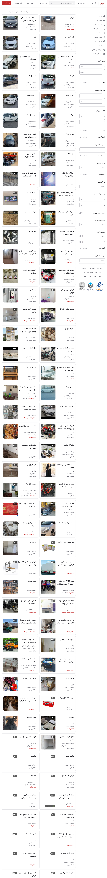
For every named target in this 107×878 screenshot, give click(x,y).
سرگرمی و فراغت (97, 41)
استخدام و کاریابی (97, 54)
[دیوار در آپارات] (85, 276)
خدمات (100, 33)
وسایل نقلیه (99, 20)
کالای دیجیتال (98, 25)
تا (104, 72)
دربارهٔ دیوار (99, 268)
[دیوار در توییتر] (100, 276)
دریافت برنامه (91, 268)
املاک (100, 16)
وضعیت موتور (101, 163)
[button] (30, 3)
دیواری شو (98, 272)
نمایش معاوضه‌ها (100, 220)
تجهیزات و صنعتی (97, 50)
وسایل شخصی (98, 37)
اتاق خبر (84, 268)
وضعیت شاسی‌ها (100, 145)
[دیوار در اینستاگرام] (95, 276)
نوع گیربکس (101, 182)
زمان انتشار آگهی (100, 256)
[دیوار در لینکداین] (90, 276)
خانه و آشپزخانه (97, 29)
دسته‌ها (82, 3)
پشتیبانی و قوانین (89, 272)
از (104, 66)
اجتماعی (100, 45)
